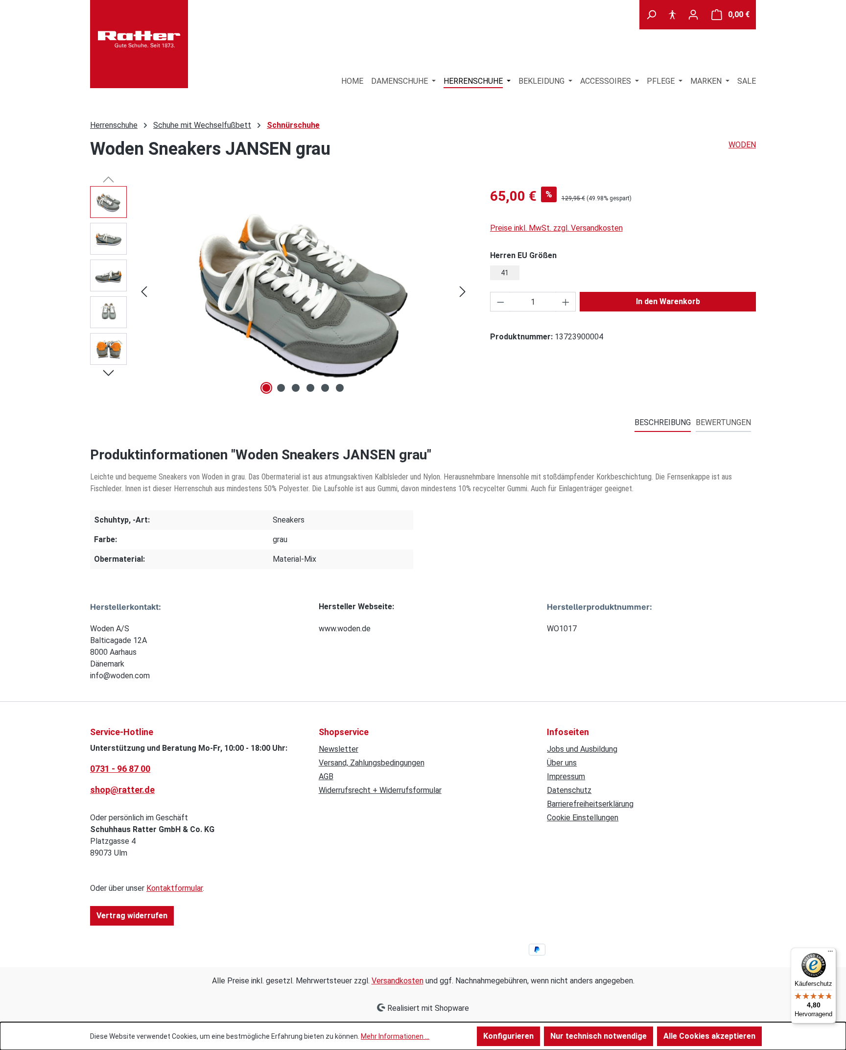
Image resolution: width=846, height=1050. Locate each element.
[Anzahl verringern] (500, 301)
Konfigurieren (508, 1036)
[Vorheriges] (144, 292)
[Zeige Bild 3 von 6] (296, 388)
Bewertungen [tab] (723, 422)
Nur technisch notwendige (598, 1036)
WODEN (742, 144)
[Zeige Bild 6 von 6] (340, 388)
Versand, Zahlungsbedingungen (371, 762)
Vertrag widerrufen (131, 915)
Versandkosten (397, 980)
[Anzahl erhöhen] (566, 301)
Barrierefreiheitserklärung (590, 804)
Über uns (562, 762)
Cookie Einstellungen (582, 817)
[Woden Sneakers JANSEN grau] (303, 291)
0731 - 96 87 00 (120, 769)
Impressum (566, 776)
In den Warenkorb (668, 301)
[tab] (662, 423)
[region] (280, 291)
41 (505, 273)
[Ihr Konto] (693, 14)
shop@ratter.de (122, 790)
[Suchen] (651, 14)
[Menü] (830, 953)
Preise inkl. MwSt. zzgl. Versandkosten (556, 228)
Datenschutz (569, 790)
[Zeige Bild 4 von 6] (310, 388)
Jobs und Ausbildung (582, 749)
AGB (326, 776)
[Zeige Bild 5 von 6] (325, 388)
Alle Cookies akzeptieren (709, 1036)
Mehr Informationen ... (395, 1036)
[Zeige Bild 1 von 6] (266, 388)
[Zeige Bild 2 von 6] (281, 388)
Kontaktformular (174, 888)
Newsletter (338, 749)
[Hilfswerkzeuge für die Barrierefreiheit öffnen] (672, 14)
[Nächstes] (462, 292)
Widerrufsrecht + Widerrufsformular (380, 790)
